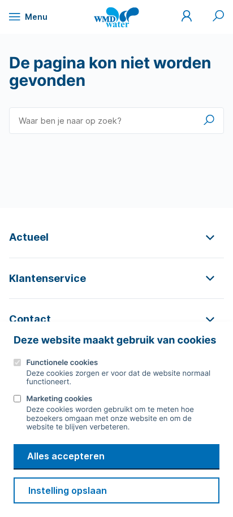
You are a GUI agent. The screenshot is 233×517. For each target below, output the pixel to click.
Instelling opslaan (67, 490)
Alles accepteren (66, 456)
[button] (116, 237)
